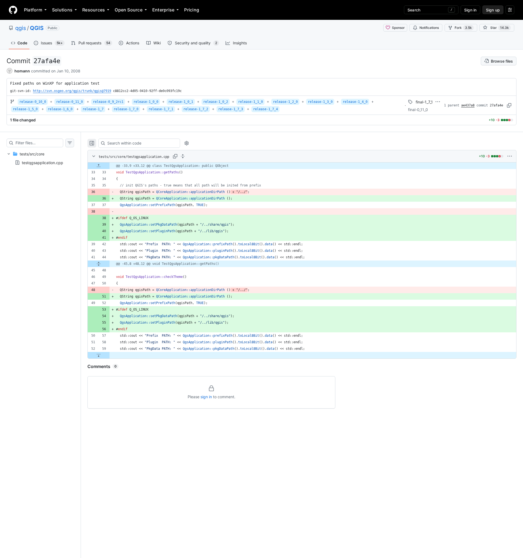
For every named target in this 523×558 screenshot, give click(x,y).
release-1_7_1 (160, 109)
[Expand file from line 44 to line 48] (99, 263)
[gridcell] (302, 166)
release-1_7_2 (195, 109)
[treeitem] (40, 158)
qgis (20, 28)
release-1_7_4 (265, 109)
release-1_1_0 (250, 102)
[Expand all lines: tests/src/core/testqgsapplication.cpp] (183, 156)
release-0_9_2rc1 (108, 102)
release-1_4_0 (355, 102)
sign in (206, 396)
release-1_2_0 (285, 102)
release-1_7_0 (126, 109)
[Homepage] (13, 9)
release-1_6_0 (60, 109)
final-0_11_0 (418, 109)
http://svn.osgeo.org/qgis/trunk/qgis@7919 (72, 91)
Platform (33, 10)
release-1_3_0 (320, 102)
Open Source (128, 10)
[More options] (509, 156)
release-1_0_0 (145, 102)
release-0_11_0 (69, 102)
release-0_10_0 (32, 102)
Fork (463, 28)
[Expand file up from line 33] (99, 166)
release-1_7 (93, 109)
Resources (93, 10)
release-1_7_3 (230, 109)
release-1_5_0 (25, 109)
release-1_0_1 (180, 102)
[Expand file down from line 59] (99, 355)
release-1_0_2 (215, 102)
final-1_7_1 (424, 102)
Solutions (62, 10)
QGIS (37, 28)
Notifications (429, 28)
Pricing (191, 10)
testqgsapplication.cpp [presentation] (42, 162)
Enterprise (163, 10)
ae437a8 (468, 105)
